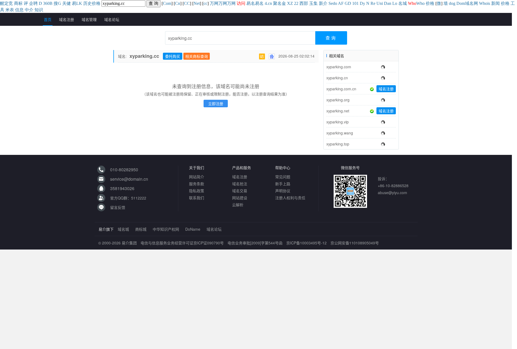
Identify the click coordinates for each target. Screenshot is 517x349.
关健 (66, 3)
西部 (303, 3)
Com (167, 3)
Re (373, 3)
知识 (38, 10)
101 (355, 3)
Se (331, 3)
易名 (250, 3)
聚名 (277, 3)
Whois (484, 3)
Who (420, 3)
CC (187, 3)
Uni (379, 3)
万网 (214, 3)
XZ (290, 3)
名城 (402, 3)
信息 (19, 10)
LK (79, 3)
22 (296, 3)
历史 (87, 3)
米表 (9, 10)
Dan (387, 3)
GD (348, 3)
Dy (362, 3)
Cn (177, 3)
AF (341, 3)
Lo (394, 3)
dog (452, 3)
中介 (29, 10)
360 (46, 3)
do (335, 3)
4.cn (268, 3)
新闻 (495, 3)
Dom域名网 (467, 3)
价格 (96, 3)
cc (205, 3)
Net (197, 3)
